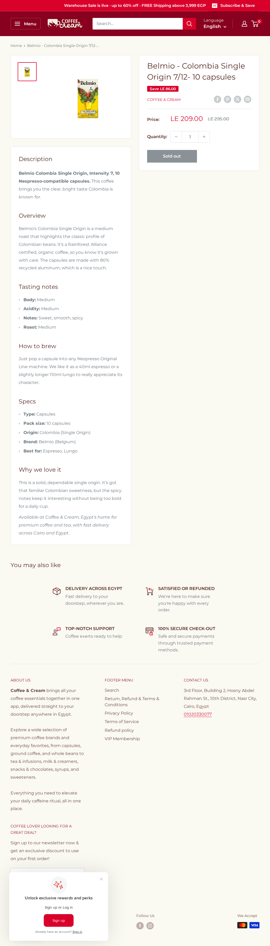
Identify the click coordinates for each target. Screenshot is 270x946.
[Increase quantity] (204, 136)
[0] (255, 24)
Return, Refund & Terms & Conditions (132, 701)
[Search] (189, 24)
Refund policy (119, 730)
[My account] (244, 24)
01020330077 (198, 714)
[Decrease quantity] (176, 136)
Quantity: (157, 136)
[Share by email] (247, 99)
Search (112, 690)
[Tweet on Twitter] (237, 99)
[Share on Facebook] (217, 99)
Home (16, 45)
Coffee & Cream (164, 99)
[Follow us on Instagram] (150, 925)
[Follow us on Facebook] (140, 925)
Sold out (172, 156)
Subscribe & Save (237, 5)
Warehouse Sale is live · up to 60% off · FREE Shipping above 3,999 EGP (135, 5)
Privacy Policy (119, 713)
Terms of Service (122, 721)
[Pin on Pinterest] (227, 99)
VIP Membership (122, 738)
